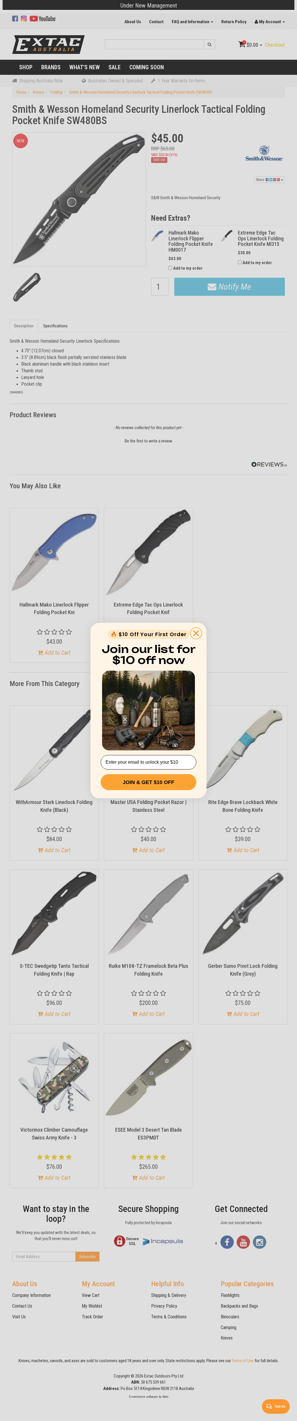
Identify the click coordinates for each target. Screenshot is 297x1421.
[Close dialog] (196, 633)
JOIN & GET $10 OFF (148, 782)
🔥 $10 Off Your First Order (148, 634)
